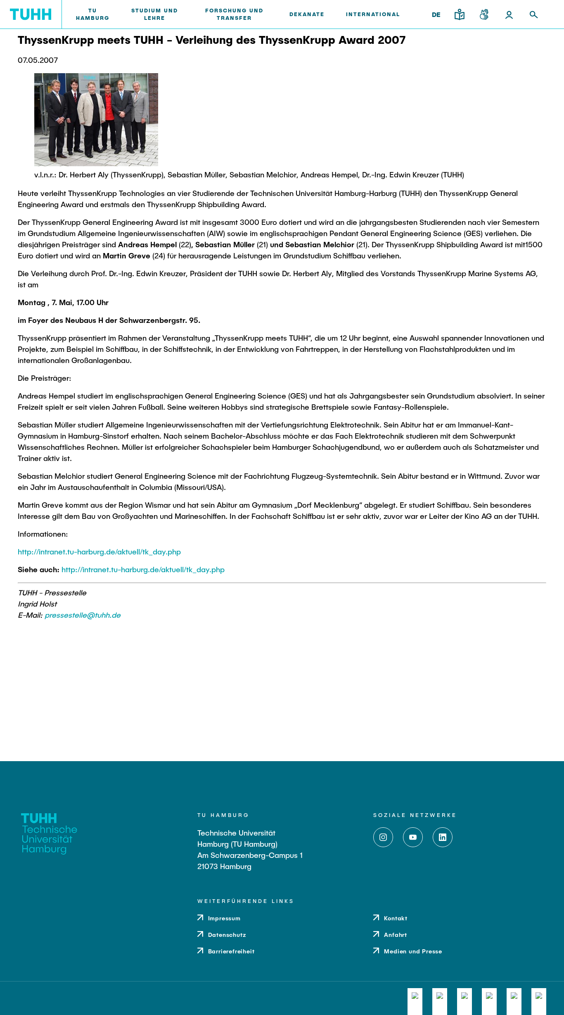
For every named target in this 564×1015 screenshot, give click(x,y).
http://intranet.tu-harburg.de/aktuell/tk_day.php (99, 551)
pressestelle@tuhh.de (83, 614)
